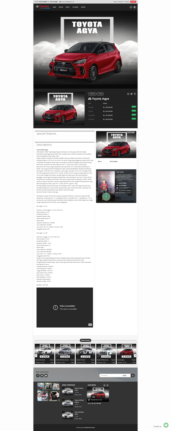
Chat (134, 106)
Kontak (83, 7)
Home (54, 7)
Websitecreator (90, 427)
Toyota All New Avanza (41, 360)
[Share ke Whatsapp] (128, 93)
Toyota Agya (100, 360)
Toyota (92, 94)
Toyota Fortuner (60, 360)
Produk (61, 7)
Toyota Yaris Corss (122, 360)
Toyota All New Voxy (82, 360)
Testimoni (75, 7)
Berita (67, 7)
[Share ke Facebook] (134, 93)
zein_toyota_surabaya (125, 190)
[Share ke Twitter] (131, 93)
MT (43, 362)
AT (42, 362)
